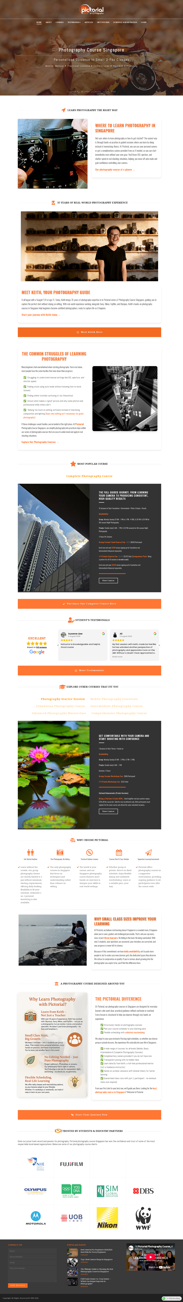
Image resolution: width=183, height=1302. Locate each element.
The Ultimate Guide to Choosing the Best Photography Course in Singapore (97, 1270)
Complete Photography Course (89, 476)
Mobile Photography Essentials (114, 699)
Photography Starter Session (63, 699)
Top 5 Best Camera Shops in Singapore (97, 1259)
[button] (159, 645)
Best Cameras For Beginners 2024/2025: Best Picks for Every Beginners (97, 1251)
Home (39, 22)
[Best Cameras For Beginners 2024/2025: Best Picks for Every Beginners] (72, 1253)
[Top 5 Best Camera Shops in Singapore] (72, 1262)
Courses (60, 22)
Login (143, 22)
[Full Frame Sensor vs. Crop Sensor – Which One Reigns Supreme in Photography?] (72, 1282)
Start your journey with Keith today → (41, 314)
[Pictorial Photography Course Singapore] (91, 9)
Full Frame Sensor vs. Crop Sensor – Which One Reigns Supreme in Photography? (96, 1281)
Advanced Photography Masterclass (59, 713)
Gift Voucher (103, 22)
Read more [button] (66, 657)
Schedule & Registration (125, 22)
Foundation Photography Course (60, 706)
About (49, 22)
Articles (89, 22)
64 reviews (41, 647)
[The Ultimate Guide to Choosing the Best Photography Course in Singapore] (72, 1272)
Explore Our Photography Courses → (40, 442)
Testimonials (74, 22)
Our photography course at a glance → (115, 169)
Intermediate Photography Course (116, 706)
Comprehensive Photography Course (119, 713)
